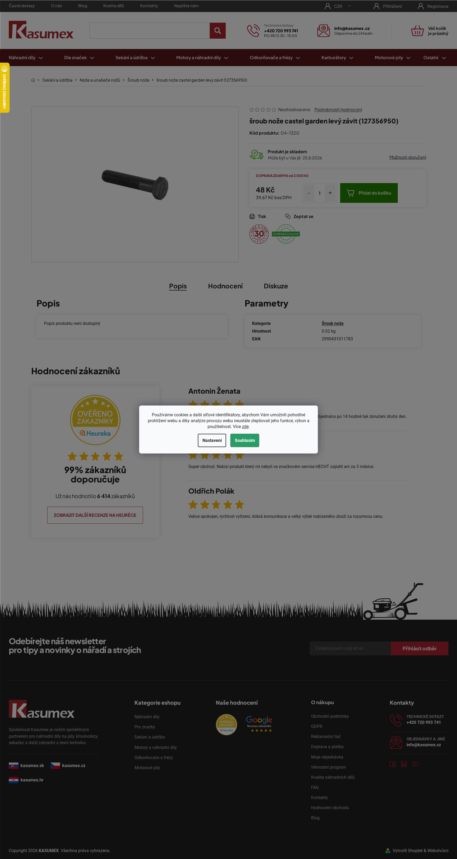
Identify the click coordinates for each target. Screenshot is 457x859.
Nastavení (212, 440)
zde (245, 426)
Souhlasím (245, 440)
